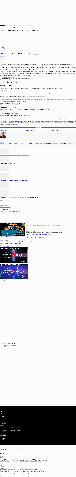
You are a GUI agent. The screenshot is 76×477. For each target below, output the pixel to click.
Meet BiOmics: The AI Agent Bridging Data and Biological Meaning (11, 243)
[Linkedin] (8, 61)
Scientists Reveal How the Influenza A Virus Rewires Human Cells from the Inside (39, 234)
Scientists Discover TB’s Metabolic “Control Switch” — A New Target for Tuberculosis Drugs (15, 155)
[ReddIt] (10, 61)
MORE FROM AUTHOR (10, 146)
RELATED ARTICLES (3, 146)
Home (1, 44)
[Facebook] (1, 61)
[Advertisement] (38, 38)
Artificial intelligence (2, 73)
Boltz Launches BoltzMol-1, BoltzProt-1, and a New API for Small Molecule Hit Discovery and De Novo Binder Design (19, 197)
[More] (19, 61)
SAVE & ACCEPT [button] (2, 476)
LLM (2, 50)
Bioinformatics (3, 48)
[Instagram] (4, 408)
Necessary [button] (1, 456)
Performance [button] (1, 467)
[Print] (13, 61)
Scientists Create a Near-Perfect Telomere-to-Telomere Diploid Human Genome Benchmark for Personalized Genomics (19, 25)
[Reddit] (7, 408)
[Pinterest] (4, 61)
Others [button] (1, 474)
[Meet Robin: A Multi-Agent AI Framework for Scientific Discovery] (35, 237)
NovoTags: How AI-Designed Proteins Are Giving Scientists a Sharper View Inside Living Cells (12, 427)
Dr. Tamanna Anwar (2, 56)
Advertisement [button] (2, 472)
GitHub (16, 124)
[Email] (12, 61)
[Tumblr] (15, 61)
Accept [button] (5, 449)
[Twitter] (3, 408)
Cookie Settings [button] (2, 449)
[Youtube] (5, 418)
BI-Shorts (3, 47)
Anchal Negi (1, 240)
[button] (20, 27)
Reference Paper (6, 124)
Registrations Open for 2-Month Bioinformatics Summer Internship (9, 236)
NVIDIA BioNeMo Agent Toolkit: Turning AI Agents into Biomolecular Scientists (13, 163)
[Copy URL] (17, 61)
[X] (2, 61)
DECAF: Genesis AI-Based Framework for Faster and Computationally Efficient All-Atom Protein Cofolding (17, 188)
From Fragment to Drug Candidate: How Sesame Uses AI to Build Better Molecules (13, 180)
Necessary (2, 457)
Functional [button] (1, 465)
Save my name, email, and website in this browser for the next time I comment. (10, 211)
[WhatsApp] (6, 61)
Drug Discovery (4, 49)
